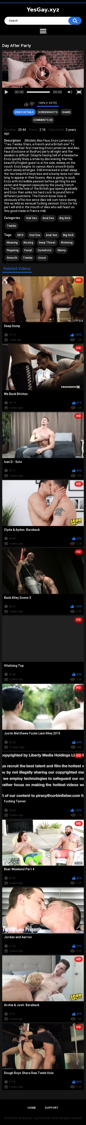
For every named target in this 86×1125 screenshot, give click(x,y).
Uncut (42, 257)
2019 (20, 235)
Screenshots (48, 112)
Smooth (12, 257)
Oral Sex (31, 218)
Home (32, 1107)
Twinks (11, 225)
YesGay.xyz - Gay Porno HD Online (38, 1118)
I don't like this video (32, 104)
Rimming (67, 242)
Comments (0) (43, 120)
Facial (28, 250)
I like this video (26, 104)
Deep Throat (47, 242)
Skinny (61, 250)
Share (66, 112)
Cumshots (44, 250)
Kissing (28, 242)
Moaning (12, 242)
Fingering (13, 250)
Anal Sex (48, 218)
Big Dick (65, 218)
